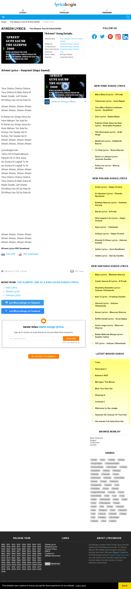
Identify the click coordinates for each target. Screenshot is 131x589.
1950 (24, 549)
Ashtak (112, 460)
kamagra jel (45, 530)
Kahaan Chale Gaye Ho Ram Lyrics (108, 124)
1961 (39, 551)
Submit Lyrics (50, 544)
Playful (117, 503)
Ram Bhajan (112, 467)
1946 (3, 549)
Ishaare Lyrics (13, 291)
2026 (3, 571)
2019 (8, 569)
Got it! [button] (124, 586)
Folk (61, 52)
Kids (107, 496)
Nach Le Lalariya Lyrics (107, 157)
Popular (64, 13)
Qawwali (120, 507)
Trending (107, 13)
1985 (39, 558)
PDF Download (30, 254)
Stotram (95, 521)
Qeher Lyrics (110, 249)
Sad (93, 514)
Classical (106, 474)
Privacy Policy (51, 549)
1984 (34, 558)
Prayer (110, 507)
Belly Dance (96, 478)
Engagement (96, 485)
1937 (39, 544)
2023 (29, 569)
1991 (29, 560)
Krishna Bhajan (97, 467)
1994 (3, 562)
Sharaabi (113, 514)
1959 (29, 551)
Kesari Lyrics (110, 312)
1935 (29, 544)
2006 (24, 565)
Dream (104, 481)
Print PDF (10, 254)
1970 (3, 556)
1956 (13, 551)
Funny (106, 489)
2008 (34, 565)
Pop (102, 507)
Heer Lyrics (11, 287)
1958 (24, 551)
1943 (29, 547)
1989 (19, 560)
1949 (19, 549)
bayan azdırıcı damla (23, 530)
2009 (39, 565)
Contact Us (49, 553)
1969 (39, 553)
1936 (34, 544)
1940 (14, 547)
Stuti (104, 521)
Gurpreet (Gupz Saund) (69, 44)
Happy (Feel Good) (98, 492)
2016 (34, 567)
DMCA (47, 551)
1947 (8, 549)
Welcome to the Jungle (106, 408)
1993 (39, 560)
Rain (93, 510)
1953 (39, 549)
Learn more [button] (81, 586)
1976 (34, 556)
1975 (29, 556)
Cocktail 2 (100, 401)
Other (125, 499)
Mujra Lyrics (110, 274)
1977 (39, 556)
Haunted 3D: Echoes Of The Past (111, 415)
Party (94, 503)
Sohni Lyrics (108, 187)
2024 (34, 569)
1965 (19, 553)
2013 (18, 567)
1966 (24, 553)
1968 (34, 553)
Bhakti (94, 460)
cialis (12, 530)
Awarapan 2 (101, 369)
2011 (8, 567)
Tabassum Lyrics (110, 101)
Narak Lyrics (106, 211)
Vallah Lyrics (109, 255)
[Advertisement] (22, 215)
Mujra (116, 499)
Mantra (106, 471)
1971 (8, 556)
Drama (94, 481)
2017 (39, 567)
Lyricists (93, 445)
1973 (19, 556)
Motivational (105, 499)
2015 (29, 567)
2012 (13, 567)
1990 (24, 560)
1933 (18, 544)
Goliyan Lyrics (109, 233)
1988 (14, 560)
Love (122, 496)
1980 (14, 558)
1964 (14, 553)
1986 (3, 560)
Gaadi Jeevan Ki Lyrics (111, 281)
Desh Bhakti (120, 478)
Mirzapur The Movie (105, 382)
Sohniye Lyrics (13, 295)
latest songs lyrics (51, 326)
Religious (103, 510)
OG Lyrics (110, 343)
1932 (13, 544)
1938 (3, 547)
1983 (29, 558)
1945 (39, 547)
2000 (34, 562)
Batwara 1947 (101, 375)
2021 (18, 569)
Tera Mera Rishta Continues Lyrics (108, 108)
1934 (24, 544)
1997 (19, 562)
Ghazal (115, 489)
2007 (29, 565)
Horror (121, 492)
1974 (24, 556)
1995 (8, 562)
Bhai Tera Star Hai (103, 388)
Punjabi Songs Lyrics (117, 555)
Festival (108, 485)
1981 (18, 558)
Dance (116, 474)
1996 (14, 562)
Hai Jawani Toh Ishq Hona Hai (109, 421)
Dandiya (108, 478)
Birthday (95, 474)
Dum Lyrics (107, 116)
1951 (28, 549)
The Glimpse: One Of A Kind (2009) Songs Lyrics (47, 282)
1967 (29, 553)
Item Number (96, 496)
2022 (24, 569)
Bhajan (121, 460)
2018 (3, 569)
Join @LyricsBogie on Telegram (24, 303)
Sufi (93, 517)
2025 (39, 569)
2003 (8, 565)
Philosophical (105, 503)
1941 (18, 547)
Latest (22, 13)
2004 (14, 565)
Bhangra (117, 471)
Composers (95, 442)
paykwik (36, 530)
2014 (24, 567)
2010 (3, 567)
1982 (24, 558)
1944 (34, 547)
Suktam (113, 521)
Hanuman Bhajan (113, 463)
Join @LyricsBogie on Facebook (24, 311)
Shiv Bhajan (114, 517)
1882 (3, 544)
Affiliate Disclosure (52, 556)
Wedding (103, 517)
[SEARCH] (128, 17)
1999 (29, 562)
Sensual (102, 514)
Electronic (114, 481)
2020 (14, 569)
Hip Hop (112, 492)
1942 (24, 547)
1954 (3, 551)
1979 (8, 558)
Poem (94, 507)
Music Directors (96, 438)
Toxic (97, 362)
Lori (115, 496)
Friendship (95, 489)
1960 (34, 551)
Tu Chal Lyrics (109, 150)
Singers (93, 440)
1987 (8, 560)
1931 (8, 544)
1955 (8, 551)
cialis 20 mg (5, 530)
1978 (3, 558)
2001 (39, 562)
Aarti (103, 460)
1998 (24, 562)
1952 (34, 549)
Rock (113, 510)
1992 (34, 560)
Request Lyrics (51, 547)
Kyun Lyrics (106, 227)
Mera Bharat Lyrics (109, 94)
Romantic (123, 510)
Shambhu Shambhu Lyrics (108, 288)
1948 (14, 549)
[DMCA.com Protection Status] (52, 565)
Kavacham (96, 471)
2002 (3, 565)
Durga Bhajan (97, 463)
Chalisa (124, 467)
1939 (8, 547)
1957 (19, 551)
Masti (94, 499)
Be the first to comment (43, 356)
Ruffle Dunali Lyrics (111, 319)
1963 (8, 553)
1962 (3, 553)
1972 (13, 556)
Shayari (123, 514)
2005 (19, 565)
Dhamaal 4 (100, 395)
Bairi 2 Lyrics (110, 296)
